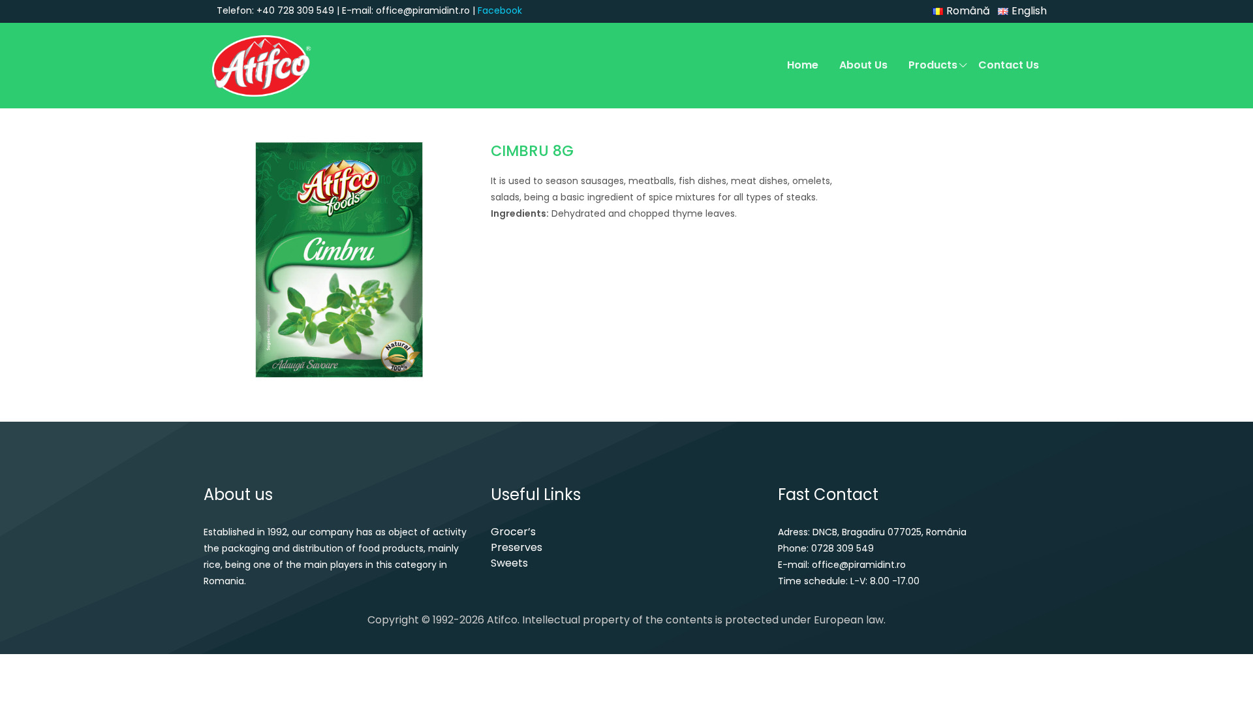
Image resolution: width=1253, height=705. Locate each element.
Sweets (509, 563)
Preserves (516, 547)
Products (932, 64)
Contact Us (1008, 64)
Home (802, 64)
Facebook (500, 10)
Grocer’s (513, 531)
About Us (863, 64)
